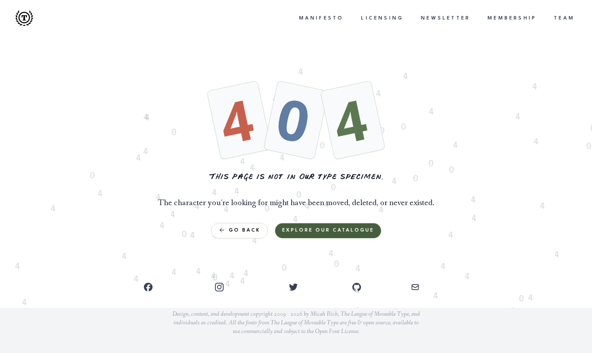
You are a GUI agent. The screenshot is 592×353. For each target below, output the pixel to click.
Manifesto (321, 18)
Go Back (244, 230)
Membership (512, 18)
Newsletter (445, 18)
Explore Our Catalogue (328, 230)
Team (564, 18)
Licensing (382, 18)
